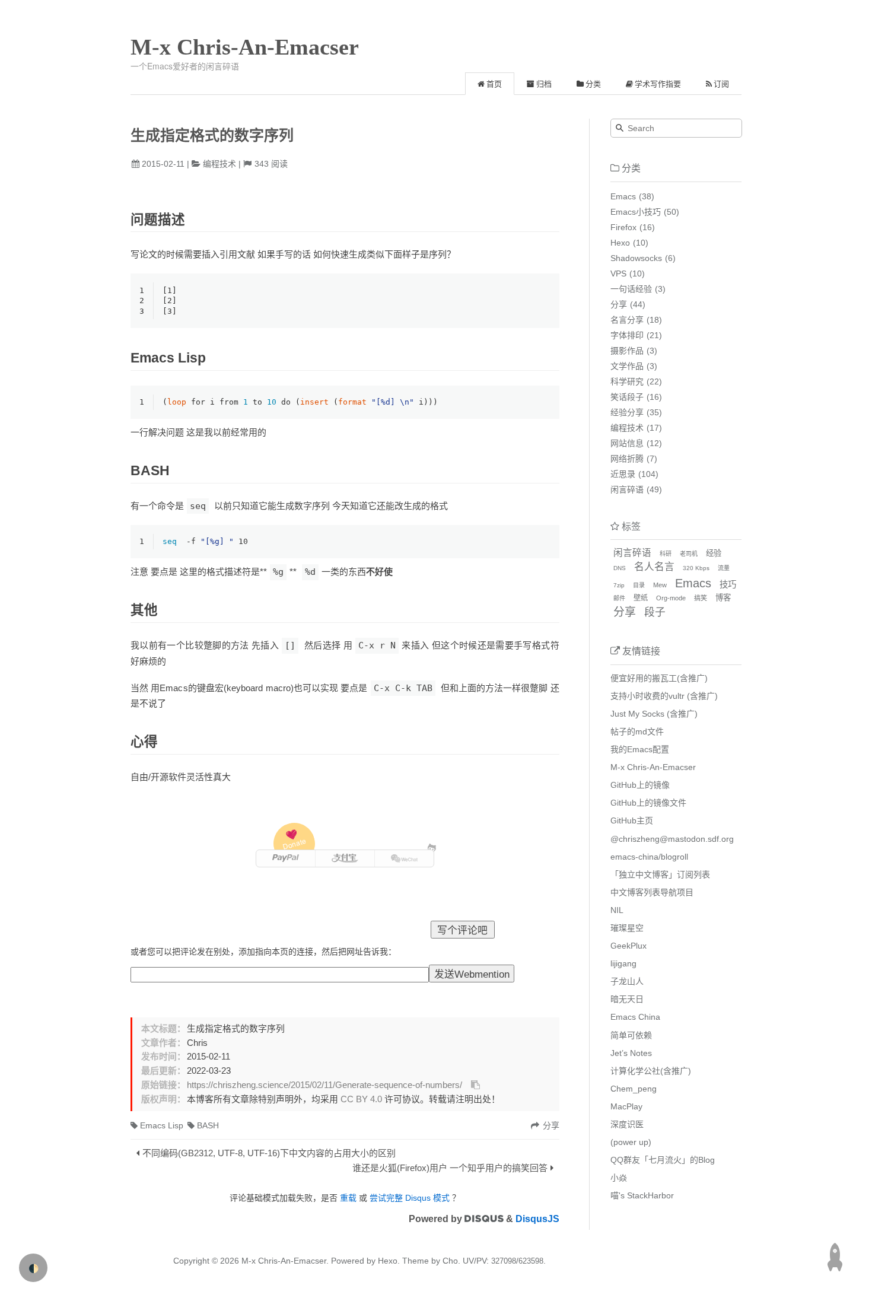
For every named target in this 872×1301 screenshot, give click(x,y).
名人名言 (654, 566)
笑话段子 (627, 397)
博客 (723, 597)
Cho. (450, 1260)
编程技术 (219, 163)
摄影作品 (627, 350)
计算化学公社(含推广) (650, 1071)
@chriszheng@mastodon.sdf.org (672, 839)
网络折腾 (627, 458)
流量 (724, 568)
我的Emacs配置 (639, 749)
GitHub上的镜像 (640, 785)
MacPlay (626, 1106)
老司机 (689, 554)
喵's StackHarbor (642, 1195)
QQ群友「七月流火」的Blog (662, 1160)
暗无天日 (627, 999)
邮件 (619, 598)
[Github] (432, 847)
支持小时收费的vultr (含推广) (664, 696)
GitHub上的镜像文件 (648, 802)
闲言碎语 (627, 489)
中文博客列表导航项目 (651, 892)
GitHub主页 (631, 820)
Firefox (623, 227)
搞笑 (700, 598)
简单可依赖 (631, 1035)
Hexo (620, 242)
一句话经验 (631, 289)
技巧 (728, 584)
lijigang (623, 963)
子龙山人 (627, 981)
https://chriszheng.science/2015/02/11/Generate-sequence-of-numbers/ (324, 1085)
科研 (665, 554)
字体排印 (627, 335)
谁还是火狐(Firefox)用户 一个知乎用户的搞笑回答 (450, 1168)
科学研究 (627, 381)
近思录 (622, 474)
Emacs (623, 196)
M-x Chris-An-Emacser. (285, 1260)
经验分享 (627, 412)
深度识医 (627, 1124)
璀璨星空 (627, 928)
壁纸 (641, 598)
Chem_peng (633, 1088)
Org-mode (671, 598)
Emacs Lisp (161, 1125)
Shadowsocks (636, 258)
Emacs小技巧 (635, 212)
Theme (414, 1260)
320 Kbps (696, 568)
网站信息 (627, 443)
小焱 (618, 1177)
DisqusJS (537, 1219)
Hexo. (387, 1260)
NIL (616, 910)
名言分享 (627, 320)
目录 (639, 585)
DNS (619, 568)
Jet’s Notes (631, 1053)
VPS (618, 273)
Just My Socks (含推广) (654, 713)
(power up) (630, 1142)
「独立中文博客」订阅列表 (660, 874)
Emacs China (635, 1017)
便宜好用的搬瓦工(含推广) (659, 678)
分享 (618, 304)
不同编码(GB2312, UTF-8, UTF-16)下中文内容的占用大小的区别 (269, 1153)
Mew (660, 585)
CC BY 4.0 (361, 1099)
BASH (208, 1125)
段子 (655, 612)
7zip (619, 585)
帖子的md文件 (637, 731)
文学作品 (627, 366)
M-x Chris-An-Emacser (245, 46)
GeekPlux (628, 945)
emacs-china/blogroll (649, 856)
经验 (713, 553)
